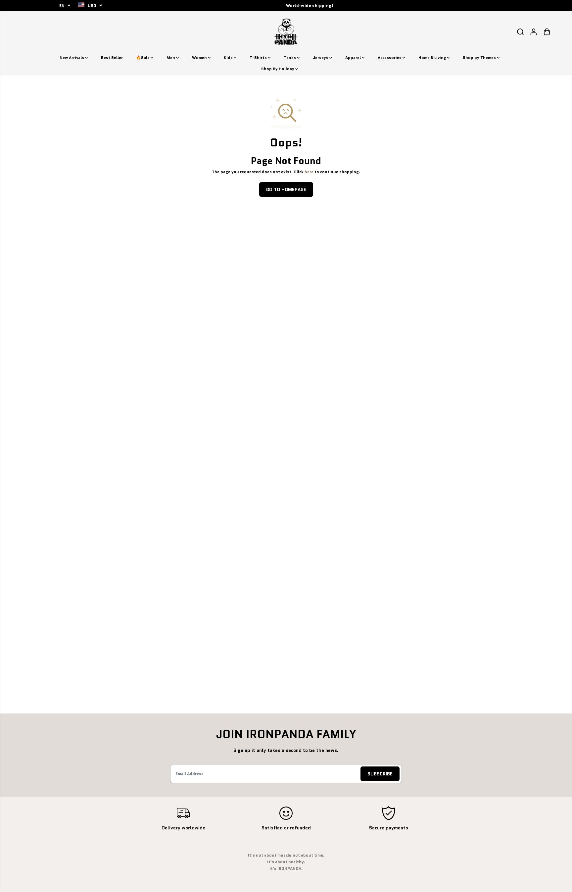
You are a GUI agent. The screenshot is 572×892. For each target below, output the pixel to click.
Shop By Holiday (278, 69)
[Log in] (534, 32)
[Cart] (547, 32)
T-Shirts (259, 57)
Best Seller (112, 57)
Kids (229, 57)
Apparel (353, 57)
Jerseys (321, 57)
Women (200, 57)
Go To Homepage (286, 189)
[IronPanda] (286, 32)
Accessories (390, 57)
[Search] (520, 32)
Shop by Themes (480, 57)
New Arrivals (72, 57)
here (309, 172)
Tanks (290, 57)
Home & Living (432, 57)
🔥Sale (143, 57)
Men (171, 57)
